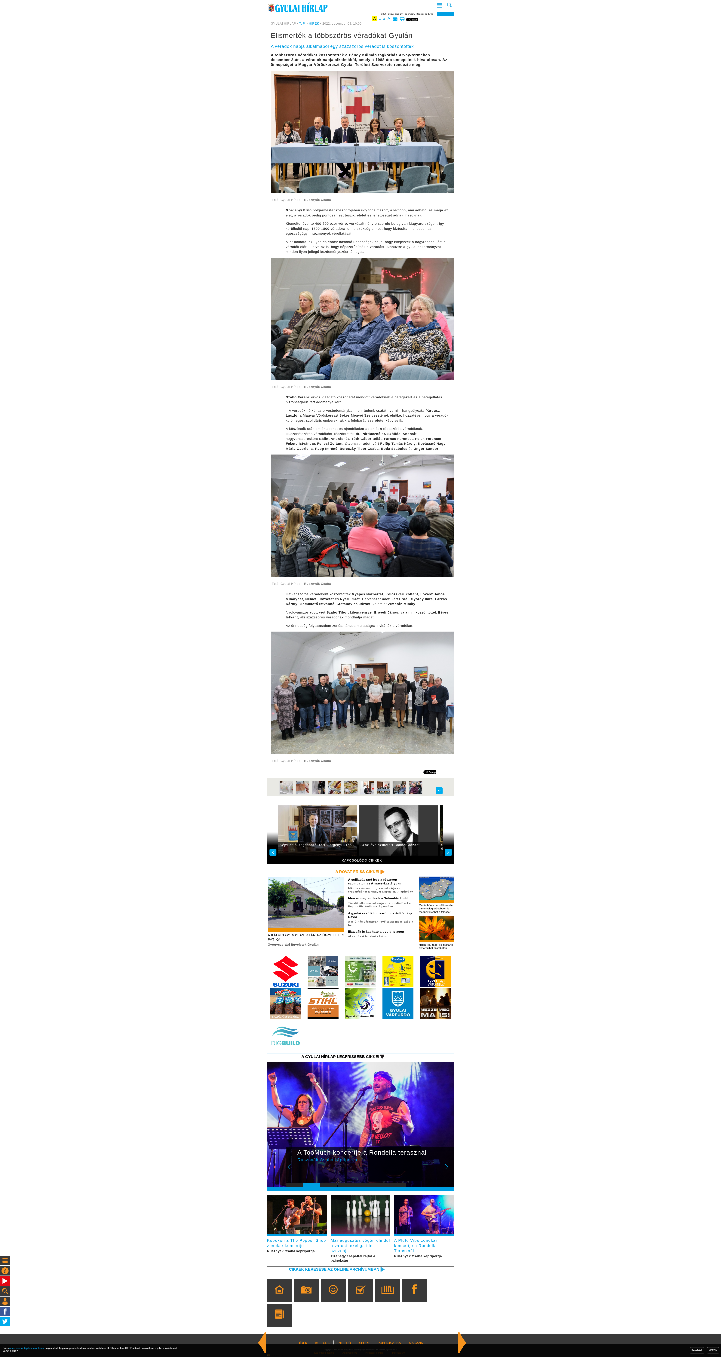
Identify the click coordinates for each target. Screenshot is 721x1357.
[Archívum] (387, 1295)
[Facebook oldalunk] (414, 1295)
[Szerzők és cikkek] (279, 1320)
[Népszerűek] (333, 1295)
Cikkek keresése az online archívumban (334, 1269)
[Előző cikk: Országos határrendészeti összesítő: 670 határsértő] (462, 1342)
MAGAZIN (416, 1343)
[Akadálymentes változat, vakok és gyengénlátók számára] (374, 19)
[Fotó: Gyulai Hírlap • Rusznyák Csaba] (286, 793)
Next (449, 1169)
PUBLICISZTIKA (389, 1343)
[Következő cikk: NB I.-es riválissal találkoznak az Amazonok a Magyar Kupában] (262, 1342)
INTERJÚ (344, 1343)
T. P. (303, 23)
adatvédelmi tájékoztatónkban (26, 1348)
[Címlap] (279, 1295)
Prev (292, 1169)
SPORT (364, 1343)
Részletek (697, 1350)
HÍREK (314, 23)
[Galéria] (306, 1295)
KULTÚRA (322, 1343)
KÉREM (713, 1350)
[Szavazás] (360, 1295)
